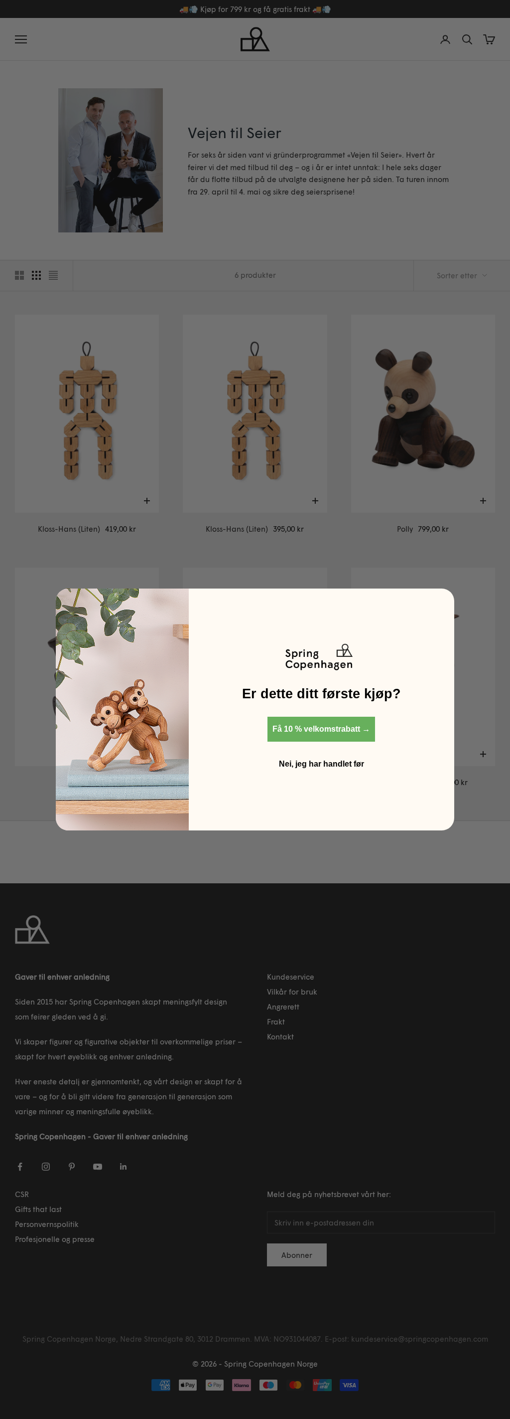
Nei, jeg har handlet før (321, 764)
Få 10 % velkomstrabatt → (321, 729)
